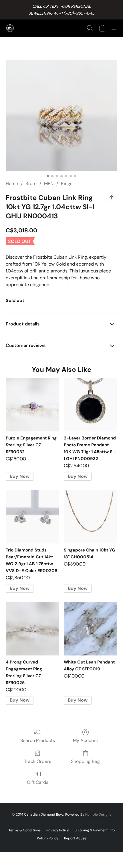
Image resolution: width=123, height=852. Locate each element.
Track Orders (37, 761)
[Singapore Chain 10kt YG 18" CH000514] (90, 516)
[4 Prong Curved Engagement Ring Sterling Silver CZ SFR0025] (32, 628)
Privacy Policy (57, 830)
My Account (85, 740)
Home (12, 183)
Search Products (37, 740)
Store (31, 183)
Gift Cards (37, 782)
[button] (10, 28)
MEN (48, 183)
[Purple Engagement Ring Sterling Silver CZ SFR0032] (32, 404)
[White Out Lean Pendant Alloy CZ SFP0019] (90, 628)
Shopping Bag (85, 761)
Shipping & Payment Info (95, 830)
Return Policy (47, 838)
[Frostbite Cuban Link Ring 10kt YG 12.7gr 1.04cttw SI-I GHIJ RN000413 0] (61, 115)
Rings (66, 183)
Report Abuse (75, 838)
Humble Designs (98, 814)
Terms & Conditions (25, 830)
